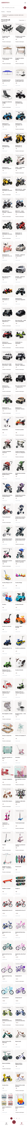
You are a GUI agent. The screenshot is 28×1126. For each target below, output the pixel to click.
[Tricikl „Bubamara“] (7, 514)
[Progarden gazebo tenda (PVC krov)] (7, 77)
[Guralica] (7, 601)
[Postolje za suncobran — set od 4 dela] (21, 33)
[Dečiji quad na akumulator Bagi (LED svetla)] (21, 295)
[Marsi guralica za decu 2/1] (21, 776)
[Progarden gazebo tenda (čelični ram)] (21, 77)
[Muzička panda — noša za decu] (21, 710)
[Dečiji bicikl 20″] (21, 994)
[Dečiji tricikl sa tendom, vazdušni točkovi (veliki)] (7, 492)
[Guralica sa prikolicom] (21, 645)
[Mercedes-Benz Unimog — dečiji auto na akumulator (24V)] (21, 361)
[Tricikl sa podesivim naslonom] (7, 448)
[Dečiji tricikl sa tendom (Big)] (21, 470)
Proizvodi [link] (9, 11)
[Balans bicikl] (21, 1038)
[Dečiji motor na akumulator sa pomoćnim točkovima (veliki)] (21, 142)
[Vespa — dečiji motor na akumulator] (21, 164)
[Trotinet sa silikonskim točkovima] (21, 798)
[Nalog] (25, 2)
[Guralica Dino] (7, 1082)
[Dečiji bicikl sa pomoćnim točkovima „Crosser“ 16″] (7, 1016)
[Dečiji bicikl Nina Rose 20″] (7, 972)
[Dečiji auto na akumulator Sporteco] (7, 339)
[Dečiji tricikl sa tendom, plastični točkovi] (21, 492)
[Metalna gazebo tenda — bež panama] (7, 55)
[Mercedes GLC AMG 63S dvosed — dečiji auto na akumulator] (7, 361)
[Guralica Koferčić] (21, 667)
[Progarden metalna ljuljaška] (21, 55)
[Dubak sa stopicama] (7, 732)
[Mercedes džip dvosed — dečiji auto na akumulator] (21, 382)
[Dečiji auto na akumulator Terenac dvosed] (21, 404)
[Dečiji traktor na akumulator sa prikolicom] (7, 295)
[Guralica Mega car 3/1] (7, 579)
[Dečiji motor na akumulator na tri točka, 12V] (7, 186)
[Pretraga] (14, 1122)
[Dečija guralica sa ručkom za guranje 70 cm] (7, 667)
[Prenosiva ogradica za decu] (7, 754)
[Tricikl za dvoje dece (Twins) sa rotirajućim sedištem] (21, 448)
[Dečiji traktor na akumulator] (21, 339)
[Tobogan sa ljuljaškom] (7, 776)
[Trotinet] (7, 841)
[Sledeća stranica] (19, 1118)
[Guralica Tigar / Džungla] (21, 623)
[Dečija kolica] (7, 426)
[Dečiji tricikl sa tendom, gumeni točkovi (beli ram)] (21, 514)
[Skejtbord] (21, 885)
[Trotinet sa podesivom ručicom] (21, 841)
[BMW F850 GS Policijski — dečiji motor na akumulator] (7, 208)
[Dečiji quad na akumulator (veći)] (7, 120)
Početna (3, 11)
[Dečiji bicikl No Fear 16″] (21, 907)
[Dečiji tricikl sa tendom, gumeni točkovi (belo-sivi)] (7, 535)
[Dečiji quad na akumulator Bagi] (21, 98)
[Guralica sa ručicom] (7, 623)
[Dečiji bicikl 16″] (7, 994)
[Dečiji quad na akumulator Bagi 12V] (7, 164)
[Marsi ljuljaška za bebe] (7, 710)
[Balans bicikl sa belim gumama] (21, 1082)
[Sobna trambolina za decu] (7, 1104)
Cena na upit (4, 85)
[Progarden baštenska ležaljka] (7, 98)
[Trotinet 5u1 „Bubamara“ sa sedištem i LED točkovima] (7, 820)
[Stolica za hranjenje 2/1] (21, 732)
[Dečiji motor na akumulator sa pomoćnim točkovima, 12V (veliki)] (21, 230)
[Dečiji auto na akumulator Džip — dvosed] (7, 382)
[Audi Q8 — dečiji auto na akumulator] (21, 273)
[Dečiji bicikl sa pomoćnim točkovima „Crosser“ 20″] (21, 1016)
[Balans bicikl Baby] (7, 1060)
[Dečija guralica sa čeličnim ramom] (7, 688)
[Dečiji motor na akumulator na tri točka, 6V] (7, 230)
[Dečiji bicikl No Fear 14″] (7, 907)
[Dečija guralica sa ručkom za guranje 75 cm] (21, 688)
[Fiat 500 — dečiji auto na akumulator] (21, 251)
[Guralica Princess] (21, 601)
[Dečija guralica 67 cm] (7, 645)
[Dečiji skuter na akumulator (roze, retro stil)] (7, 251)
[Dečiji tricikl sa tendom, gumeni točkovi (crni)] (21, 535)
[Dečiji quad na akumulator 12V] (21, 120)
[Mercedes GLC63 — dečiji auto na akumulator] (7, 273)
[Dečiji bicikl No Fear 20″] (7, 929)
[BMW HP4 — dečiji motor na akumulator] (21, 208)
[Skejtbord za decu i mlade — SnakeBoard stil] (7, 863)
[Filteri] (25, 7)
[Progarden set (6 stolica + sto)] (7, 33)
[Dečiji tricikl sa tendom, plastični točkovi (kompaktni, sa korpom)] (7, 470)
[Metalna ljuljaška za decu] (21, 1104)
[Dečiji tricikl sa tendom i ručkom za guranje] (21, 557)
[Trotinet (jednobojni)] (21, 820)
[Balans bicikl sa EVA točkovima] (7, 1038)
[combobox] (22, 20)
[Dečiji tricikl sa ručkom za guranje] (7, 557)
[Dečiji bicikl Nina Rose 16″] (7, 951)
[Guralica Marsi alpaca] (7, 798)
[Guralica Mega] (21, 579)
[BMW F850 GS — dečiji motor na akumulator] (21, 186)
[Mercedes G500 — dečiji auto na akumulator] (7, 317)
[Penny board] (21, 863)
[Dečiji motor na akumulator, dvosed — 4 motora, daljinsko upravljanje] (7, 404)
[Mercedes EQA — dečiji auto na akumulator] (21, 317)
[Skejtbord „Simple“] (7, 885)
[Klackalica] (21, 754)
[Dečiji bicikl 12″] (21, 972)
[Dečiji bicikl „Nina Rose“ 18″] (21, 951)
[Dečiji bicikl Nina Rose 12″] (21, 929)
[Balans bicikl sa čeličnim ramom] (21, 1060)
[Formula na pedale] (21, 426)
